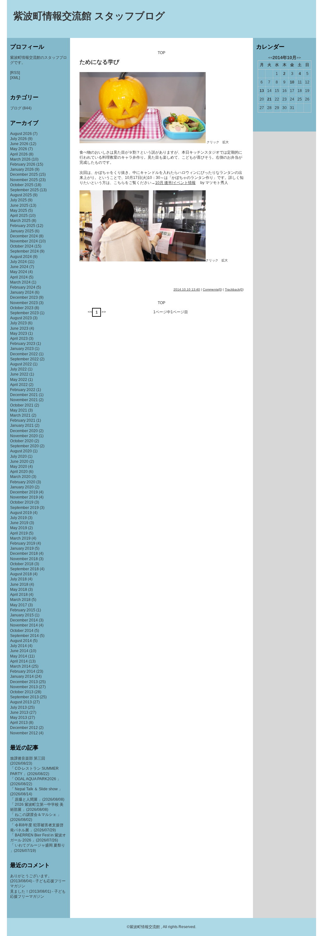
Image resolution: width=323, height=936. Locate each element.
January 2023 (22, 348)
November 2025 (24, 180)
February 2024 (22, 287)
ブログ (15, 108)
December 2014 (24, 620)
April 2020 (19, 471)
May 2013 (18, 717)
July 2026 (18, 139)
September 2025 (24, 190)
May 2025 (18, 210)
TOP (161, 53)
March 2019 (20, 538)
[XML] (15, 78)
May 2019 (18, 528)
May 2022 (18, 379)
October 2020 (21, 441)
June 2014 (19, 651)
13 (262, 91)
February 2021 (22, 420)
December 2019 (24, 492)
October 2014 (21, 630)
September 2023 (24, 313)
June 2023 (19, 328)
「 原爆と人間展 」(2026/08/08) (37, 799)
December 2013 (24, 682)
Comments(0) (212, 289)
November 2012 (24, 733)
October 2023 (21, 308)
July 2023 (18, 323)
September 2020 (24, 446)
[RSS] (15, 72)
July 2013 (18, 707)
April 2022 (19, 384)
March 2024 (20, 282)
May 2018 (18, 589)
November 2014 (24, 625)
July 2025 (18, 200)
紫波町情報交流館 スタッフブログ (89, 15)
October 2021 (21, 405)
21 (269, 99)
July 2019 (18, 518)
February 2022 (22, 390)
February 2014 (22, 671)
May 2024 (18, 272)
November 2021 (24, 400)
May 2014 (18, 656)
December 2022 (24, 354)
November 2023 (24, 303)
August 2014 (21, 641)
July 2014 (18, 646)
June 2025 (19, 205)
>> (104, 312)
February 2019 (22, 543)
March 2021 (20, 415)
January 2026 (22, 169)
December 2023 (24, 297)
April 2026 (19, 154)
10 (292, 82)
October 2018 (21, 564)
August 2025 (21, 195)
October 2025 (21, 185)
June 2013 (19, 712)
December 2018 (24, 553)
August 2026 (21, 134)
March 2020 (20, 476)
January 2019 (22, 548)
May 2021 (18, 410)
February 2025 (22, 225)
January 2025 (22, 231)
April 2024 (19, 277)
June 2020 (19, 461)
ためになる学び (99, 62)
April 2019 (19, 533)
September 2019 (24, 507)
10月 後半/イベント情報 (175, 182)
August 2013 (21, 702)
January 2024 (22, 292)
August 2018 (21, 574)
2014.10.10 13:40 (186, 289)
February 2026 (22, 164)
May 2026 (18, 149)
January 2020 (22, 487)
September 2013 (24, 697)
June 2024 (19, 267)
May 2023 (18, 333)
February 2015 (22, 610)
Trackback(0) (234, 289)
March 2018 (20, 599)
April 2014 (19, 661)
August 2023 (21, 318)
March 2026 (20, 159)
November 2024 (24, 241)
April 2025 (19, 215)
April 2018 (19, 594)
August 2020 (21, 451)
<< (90, 312)
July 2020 (18, 456)
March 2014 (20, 666)
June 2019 (19, 523)
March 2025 (20, 220)
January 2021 (22, 425)
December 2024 (24, 236)
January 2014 (22, 676)
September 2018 (24, 569)
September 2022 (24, 359)
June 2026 (19, 144)
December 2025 (24, 174)
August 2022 (21, 364)
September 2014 (24, 635)
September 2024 (24, 251)
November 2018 (24, 559)
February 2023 (22, 343)
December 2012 (24, 727)
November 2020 (24, 436)
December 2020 (24, 431)
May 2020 (18, 466)
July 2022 (18, 369)
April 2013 (19, 722)
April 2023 (19, 338)
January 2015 (22, 615)
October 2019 (21, 502)
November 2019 (24, 497)
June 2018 (19, 584)
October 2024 (21, 246)
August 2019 (21, 513)
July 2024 (18, 262)
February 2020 (22, 482)
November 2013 (24, 687)
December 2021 (24, 395)
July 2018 (18, 579)
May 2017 (18, 605)
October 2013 (21, 692)
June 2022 (19, 374)
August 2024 (21, 256)
